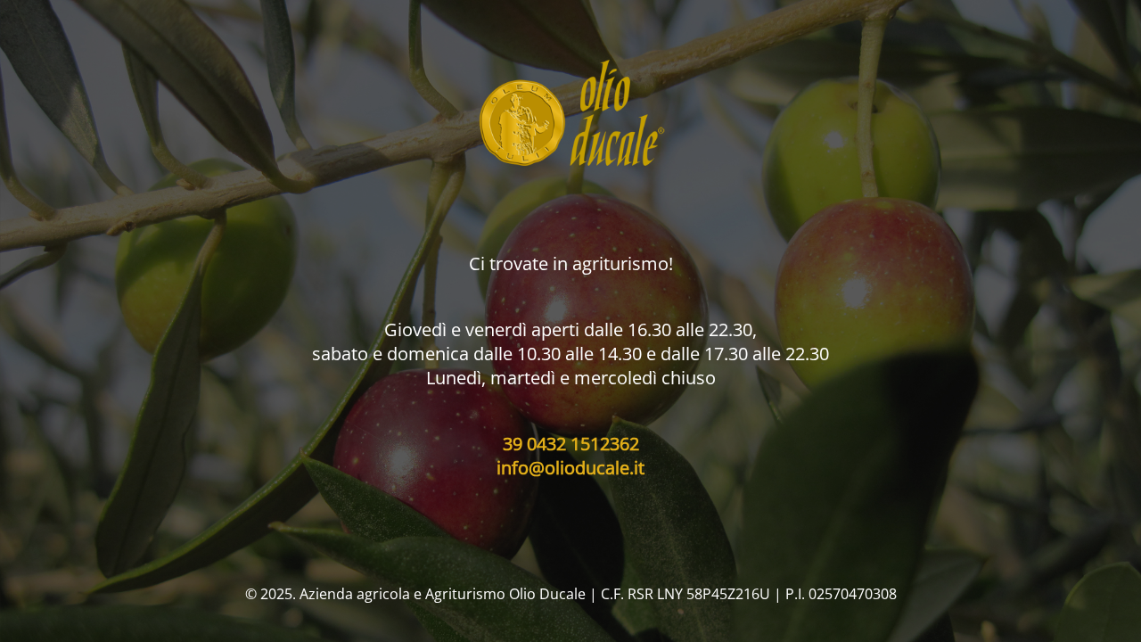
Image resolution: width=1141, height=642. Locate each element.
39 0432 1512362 (571, 444)
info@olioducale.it (570, 468)
